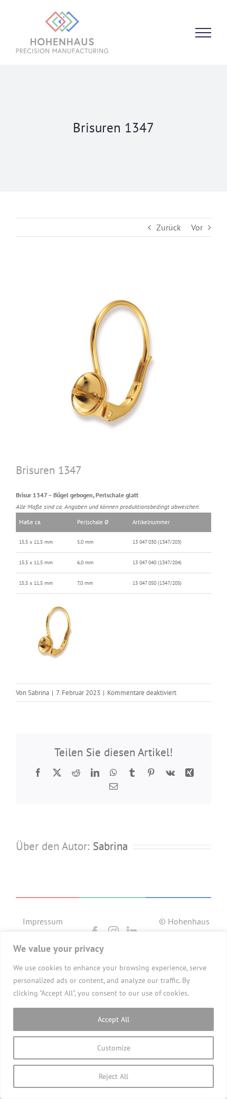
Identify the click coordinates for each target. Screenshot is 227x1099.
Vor (197, 227)
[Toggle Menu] (203, 32)
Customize (113, 1048)
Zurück (168, 227)
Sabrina (38, 692)
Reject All (113, 1076)
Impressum (43, 921)
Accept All (113, 1019)
